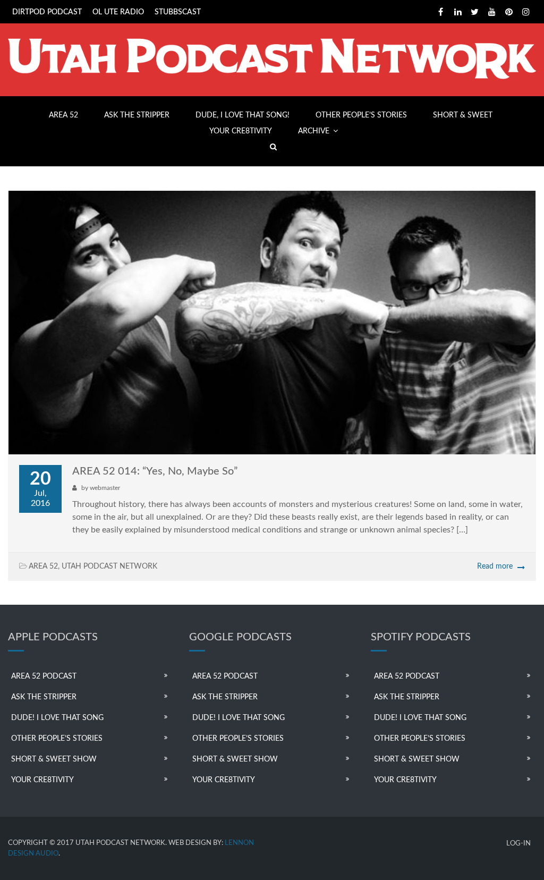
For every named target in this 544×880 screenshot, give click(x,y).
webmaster (105, 488)
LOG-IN (518, 843)
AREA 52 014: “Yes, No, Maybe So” (154, 471)
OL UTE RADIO (118, 12)
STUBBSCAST (178, 12)
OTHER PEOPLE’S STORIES (361, 115)
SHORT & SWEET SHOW (54, 759)
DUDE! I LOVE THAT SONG (57, 718)
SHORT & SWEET (462, 115)
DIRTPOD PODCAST (47, 12)
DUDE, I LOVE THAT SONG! (243, 115)
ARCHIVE (313, 131)
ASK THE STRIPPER (136, 115)
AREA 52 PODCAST (43, 676)
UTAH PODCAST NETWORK (109, 566)
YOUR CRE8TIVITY (240, 131)
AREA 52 (63, 115)
